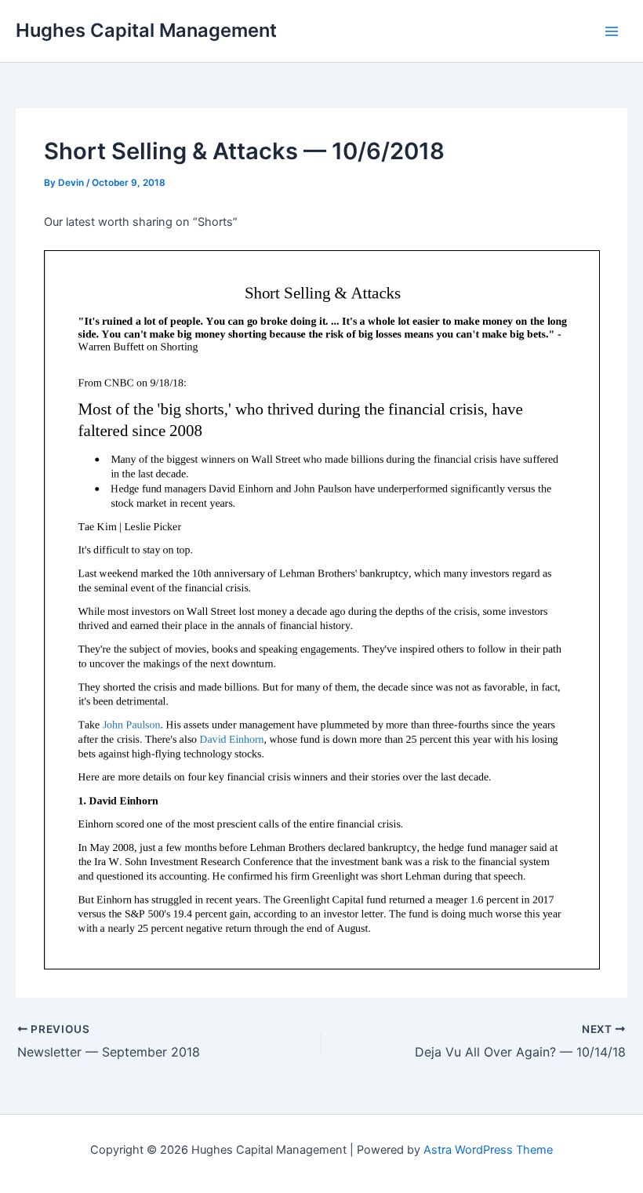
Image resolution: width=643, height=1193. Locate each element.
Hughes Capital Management (146, 30)
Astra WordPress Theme (488, 1150)
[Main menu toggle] (611, 30)
